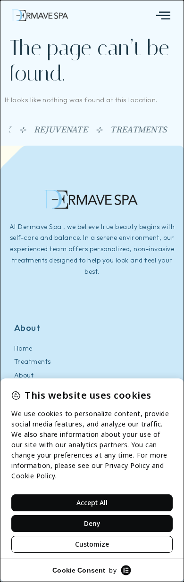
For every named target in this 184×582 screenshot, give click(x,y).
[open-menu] (163, 16)
